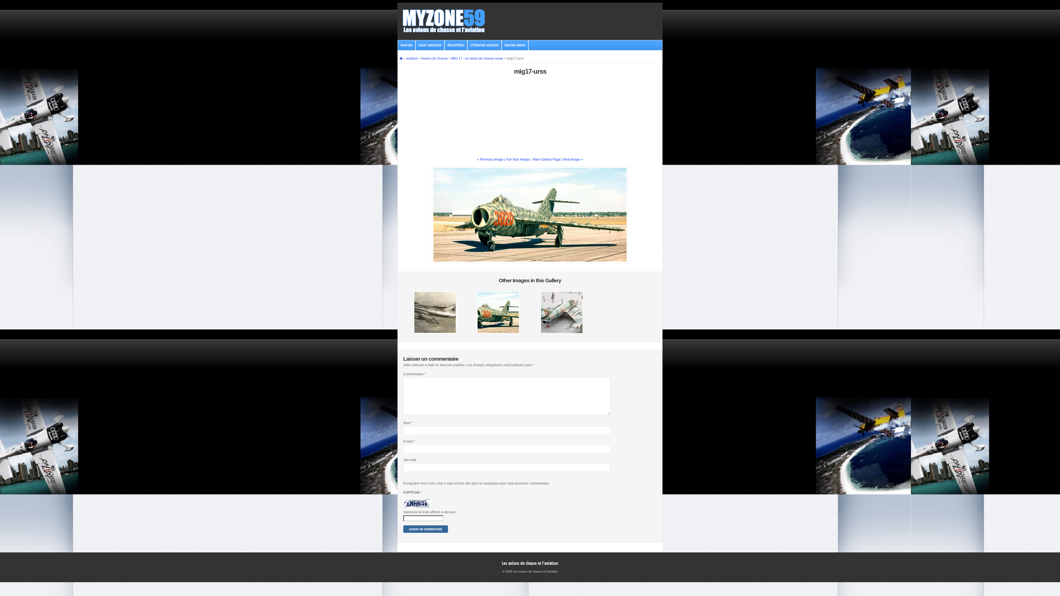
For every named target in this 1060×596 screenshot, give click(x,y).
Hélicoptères (455, 45)
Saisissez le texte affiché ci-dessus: (429, 512)
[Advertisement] (530, 118)
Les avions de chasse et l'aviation (530, 563)
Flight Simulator (429, 45)
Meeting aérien (515, 45)
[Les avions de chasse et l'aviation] (444, 32)
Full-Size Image (517, 159)
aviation (406, 45)
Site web (409, 460)
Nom (408, 423)
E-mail (409, 441)
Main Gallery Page (547, 159)
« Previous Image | (491, 159)
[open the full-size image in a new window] (530, 262)
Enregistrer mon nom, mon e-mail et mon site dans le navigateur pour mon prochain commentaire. (476, 483)
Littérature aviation (484, 45)
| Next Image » (572, 159)
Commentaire (414, 374)
